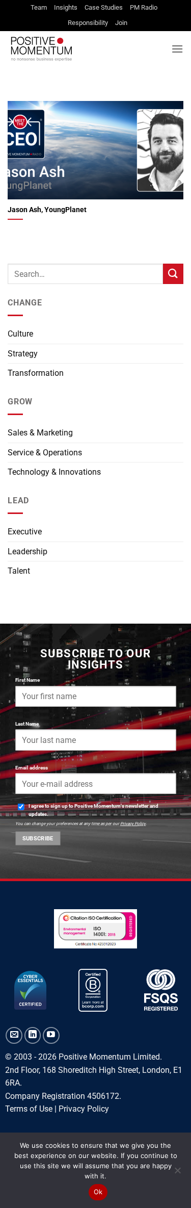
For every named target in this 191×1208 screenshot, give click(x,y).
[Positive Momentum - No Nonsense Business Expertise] (85, 48)
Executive (25, 531)
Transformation (36, 373)
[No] (177, 1173)
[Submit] (173, 274)
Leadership (27, 551)
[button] (177, 48)
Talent (19, 571)
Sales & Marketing (40, 433)
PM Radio (143, 7)
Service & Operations (45, 452)
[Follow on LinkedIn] (32, 1035)
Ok (98, 1192)
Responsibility (88, 23)
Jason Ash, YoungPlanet (47, 209)
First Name (27, 679)
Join (121, 23)
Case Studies (104, 7)
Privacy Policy (133, 823)
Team (39, 7)
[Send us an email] (14, 1035)
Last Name (27, 723)
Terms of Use (28, 1109)
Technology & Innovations (54, 472)
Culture (20, 334)
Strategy (23, 353)
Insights (65, 7)
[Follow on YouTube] (51, 1035)
